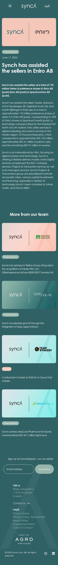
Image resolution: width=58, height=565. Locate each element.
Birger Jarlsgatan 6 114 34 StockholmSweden (23, 492)
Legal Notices (20, 520)
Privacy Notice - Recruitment (29, 516)
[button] (10, 6)
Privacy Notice (21, 513)
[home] (28, 6)
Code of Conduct (23, 527)
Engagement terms (24, 524)
